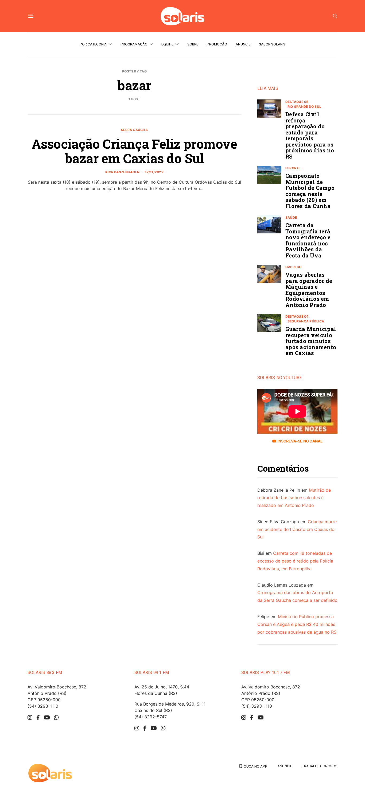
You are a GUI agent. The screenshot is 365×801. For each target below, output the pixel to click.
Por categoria (93, 44)
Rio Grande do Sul (304, 107)
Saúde (291, 217)
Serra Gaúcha (134, 130)
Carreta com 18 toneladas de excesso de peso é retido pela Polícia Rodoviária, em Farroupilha (295, 560)
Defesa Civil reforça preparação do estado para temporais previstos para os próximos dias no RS (309, 135)
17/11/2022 (154, 172)
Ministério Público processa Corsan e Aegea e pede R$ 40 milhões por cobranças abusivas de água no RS (296, 624)
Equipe (167, 44)
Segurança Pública (306, 321)
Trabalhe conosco (319, 766)
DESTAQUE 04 (297, 316)
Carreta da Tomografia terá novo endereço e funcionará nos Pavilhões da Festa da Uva (308, 240)
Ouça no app (254, 766)
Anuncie (243, 44)
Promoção (217, 44)
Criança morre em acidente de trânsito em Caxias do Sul (297, 529)
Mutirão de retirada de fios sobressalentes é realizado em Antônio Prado (294, 497)
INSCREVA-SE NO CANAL (299, 441)
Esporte (293, 168)
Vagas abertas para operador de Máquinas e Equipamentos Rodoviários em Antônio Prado (308, 289)
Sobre (192, 44)
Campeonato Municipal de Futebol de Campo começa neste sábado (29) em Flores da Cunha (310, 190)
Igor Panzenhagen (122, 172)
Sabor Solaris (272, 44)
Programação (134, 44)
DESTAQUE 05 (297, 102)
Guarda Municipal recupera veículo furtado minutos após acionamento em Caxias (310, 340)
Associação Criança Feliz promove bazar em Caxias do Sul (134, 151)
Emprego (293, 267)
